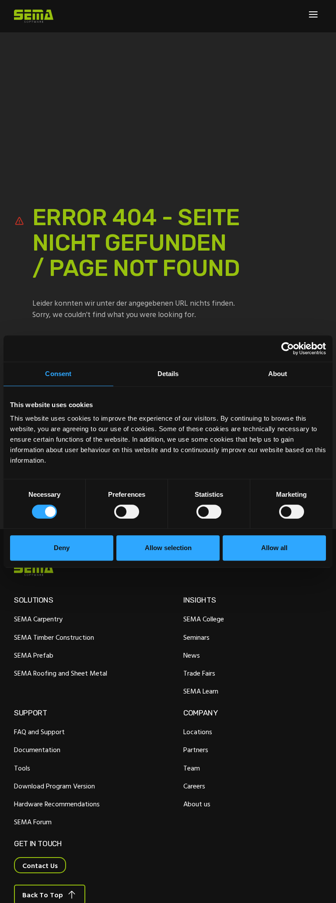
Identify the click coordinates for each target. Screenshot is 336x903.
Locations (197, 731)
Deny (62, 547)
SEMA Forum (33, 821)
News (191, 655)
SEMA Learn (200, 691)
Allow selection (168, 547)
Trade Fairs (199, 673)
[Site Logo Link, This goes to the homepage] (33, 16)
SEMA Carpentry (38, 619)
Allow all (274, 547)
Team (191, 768)
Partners (195, 749)
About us (196, 803)
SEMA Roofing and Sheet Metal (60, 673)
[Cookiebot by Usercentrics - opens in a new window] (287, 348)
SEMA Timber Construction (54, 637)
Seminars (196, 637)
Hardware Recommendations (57, 803)
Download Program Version (54, 786)
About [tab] (277, 373)
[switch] (126, 512)
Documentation (37, 749)
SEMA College (203, 619)
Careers (194, 786)
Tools (22, 768)
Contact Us (40, 865)
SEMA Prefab (33, 655)
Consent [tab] (58, 373)
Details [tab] (168, 373)
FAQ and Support (39, 731)
